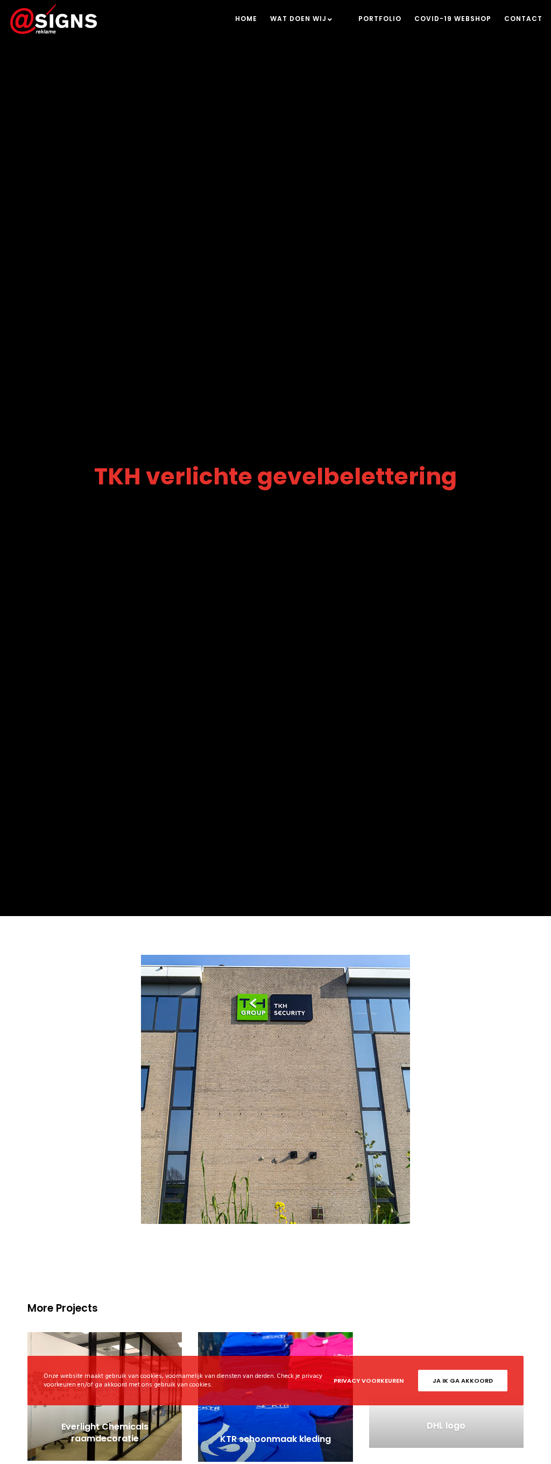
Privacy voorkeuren (369, 1380)
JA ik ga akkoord (463, 1380)
